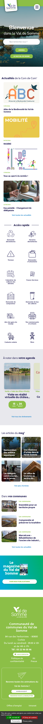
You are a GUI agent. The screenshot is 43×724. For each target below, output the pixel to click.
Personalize (16, 721)
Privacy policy (27, 721)
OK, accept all (14, 717)
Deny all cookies (30, 717)
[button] (37, 7)
